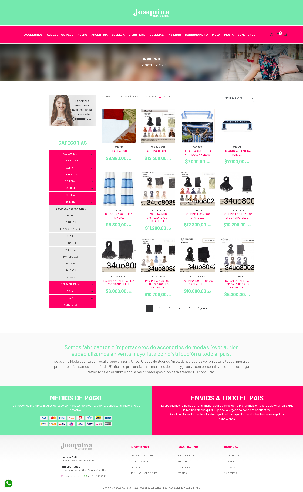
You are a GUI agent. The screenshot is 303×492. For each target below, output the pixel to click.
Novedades (183, 467)
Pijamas (71, 263)
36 (169, 96)
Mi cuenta (229, 467)
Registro (182, 461)
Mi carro (229, 461)
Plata (229, 34)
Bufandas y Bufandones (71, 208)
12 (160, 96)
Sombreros (246, 34)
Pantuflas (71, 249)
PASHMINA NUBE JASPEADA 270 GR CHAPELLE (158, 217)
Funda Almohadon (70, 229)
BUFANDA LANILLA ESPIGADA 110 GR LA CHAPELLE (237, 284)
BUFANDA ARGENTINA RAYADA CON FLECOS (197, 152)
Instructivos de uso (142, 455)
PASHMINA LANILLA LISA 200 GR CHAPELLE (118, 282)
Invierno (174, 34)
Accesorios (33, 34)
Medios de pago (139, 461)
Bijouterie (137, 34)
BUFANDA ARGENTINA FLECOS (237, 152)
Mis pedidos (230, 473)
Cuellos (71, 222)
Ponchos (71, 270)
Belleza (118, 34)
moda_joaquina (71, 476)
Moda (216, 34)
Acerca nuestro (186, 455)
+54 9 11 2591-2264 (96, 476)
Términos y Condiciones (144, 473)
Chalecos (71, 215)
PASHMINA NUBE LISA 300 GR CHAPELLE (198, 282)
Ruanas (70, 277)
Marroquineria (196, 34)
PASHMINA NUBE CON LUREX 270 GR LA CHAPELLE (158, 284)
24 (164, 96)
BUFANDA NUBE (119, 151)
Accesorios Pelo (60, 34)
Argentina (99, 34)
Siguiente (202, 308)
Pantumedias (70, 256)
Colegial (156, 34)
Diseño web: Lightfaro (188, 488)
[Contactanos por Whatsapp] (8, 483)
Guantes (71, 243)
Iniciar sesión (231, 455)
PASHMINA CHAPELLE (158, 151)
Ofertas (182, 473)
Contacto (136, 467)
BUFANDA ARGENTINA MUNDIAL (118, 215)
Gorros (70, 236)
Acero (82, 34)
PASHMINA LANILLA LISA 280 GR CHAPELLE (237, 215)
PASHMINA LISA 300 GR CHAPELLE (198, 215)
